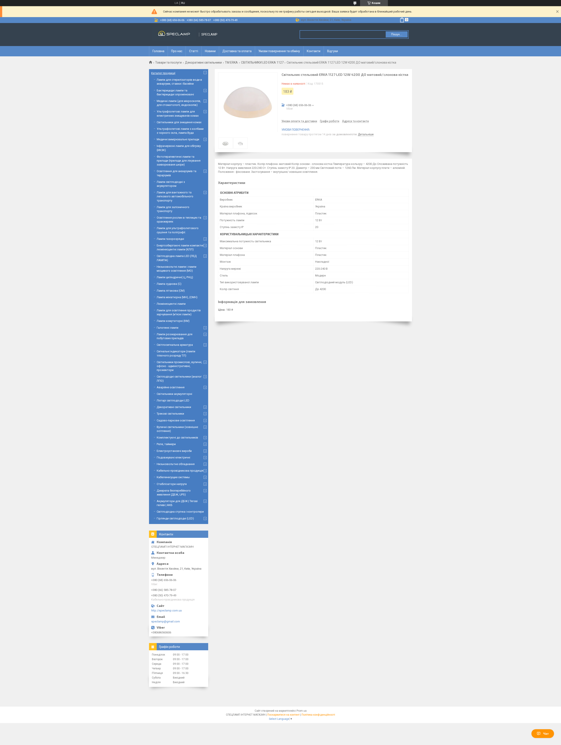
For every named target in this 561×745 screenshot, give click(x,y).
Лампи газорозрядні (170, 239)
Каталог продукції (163, 73)
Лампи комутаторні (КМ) (173, 321)
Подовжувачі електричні (173, 457)
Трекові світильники (170, 413)
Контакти (313, 51)
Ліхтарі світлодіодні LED (173, 400)
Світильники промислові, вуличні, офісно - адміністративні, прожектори (179, 366)
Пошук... (396, 34)
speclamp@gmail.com (165, 621)
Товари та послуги (168, 62)
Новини (210, 51)
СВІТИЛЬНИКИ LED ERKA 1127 (262, 62)
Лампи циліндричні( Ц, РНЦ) (175, 277)
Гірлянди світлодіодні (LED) (175, 518)
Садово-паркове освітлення (176, 420)
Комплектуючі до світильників (177, 437)
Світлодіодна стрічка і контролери (180, 511)
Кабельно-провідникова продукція (180, 470)
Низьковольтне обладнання (176, 464)
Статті (193, 51)
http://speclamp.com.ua (166, 610)
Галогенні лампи (167, 327)
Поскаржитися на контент (283, 714)
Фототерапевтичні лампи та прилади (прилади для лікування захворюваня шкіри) (179, 160)
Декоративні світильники (203, 62)
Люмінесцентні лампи (171, 303)
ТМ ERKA (231, 62)
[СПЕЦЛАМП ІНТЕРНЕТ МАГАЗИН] (174, 34)
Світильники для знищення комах (179, 122)
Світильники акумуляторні (174, 394)
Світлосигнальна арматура (175, 344)
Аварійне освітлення (171, 387)
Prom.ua (301, 710)
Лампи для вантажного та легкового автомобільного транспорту (175, 196)
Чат (546, 733)
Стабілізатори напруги (172, 484)
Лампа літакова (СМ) (171, 290)
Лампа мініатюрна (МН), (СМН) (177, 297)
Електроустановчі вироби (174, 451)
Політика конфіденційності (318, 714)
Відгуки (332, 51)
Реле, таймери (166, 444)
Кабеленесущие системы (173, 477)
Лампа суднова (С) (169, 283)
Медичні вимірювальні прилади (178, 139)
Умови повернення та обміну (279, 51)
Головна (158, 51)
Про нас (176, 51)
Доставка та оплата (237, 51)
